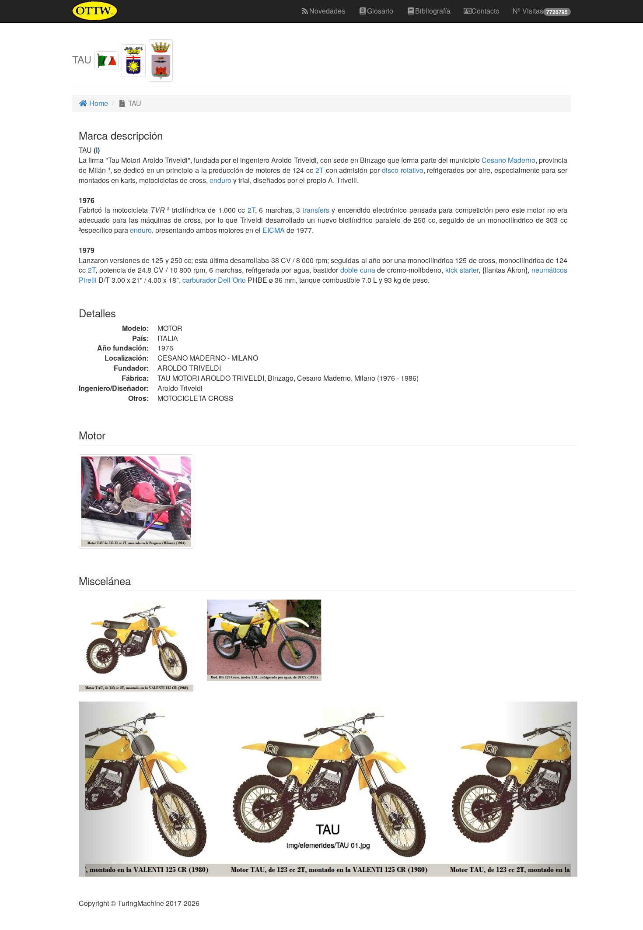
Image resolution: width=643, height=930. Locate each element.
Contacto (486, 11)
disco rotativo (402, 170)
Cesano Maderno (508, 160)
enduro (220, 180)
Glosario (380, 11)
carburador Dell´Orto (214, 280)
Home (97, 103)
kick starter (462, 270)
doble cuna (357, 270)
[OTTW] (95, 11)
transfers (316, 210)
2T (319, 170)
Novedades (327, 11)
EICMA (273, 230)
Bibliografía (433, 11)
